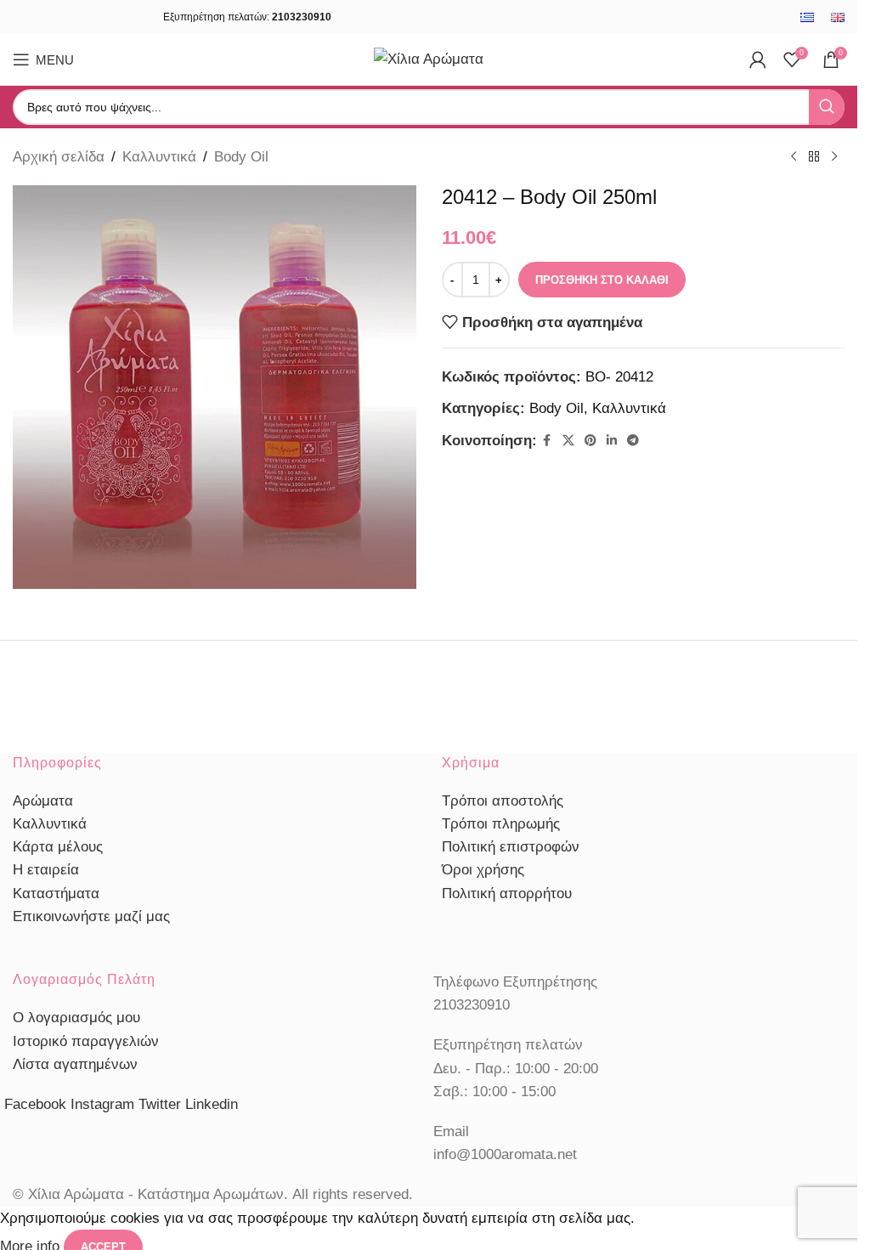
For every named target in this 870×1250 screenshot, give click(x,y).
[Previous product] (793, 157)
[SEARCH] (827, 107)
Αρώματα (43, 801)
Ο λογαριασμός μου (76, 1018)
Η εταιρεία (46, 870)
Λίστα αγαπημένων (75, 1064)
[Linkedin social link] (612, 440)
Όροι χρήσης (483, 870)
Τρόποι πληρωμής (501, 824)
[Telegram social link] (633, 440)
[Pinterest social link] (590, 440)
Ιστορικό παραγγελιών (86, 1041)
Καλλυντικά (159, 157)
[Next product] (834, 157)
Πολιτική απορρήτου (507, 893)
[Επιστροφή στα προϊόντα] (814, 157)
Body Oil (241, 157)
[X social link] (568, 440)
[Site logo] (428, 58)
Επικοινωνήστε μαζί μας (91, 916)
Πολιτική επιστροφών (510, 847)
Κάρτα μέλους (58, 847)
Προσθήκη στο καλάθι (602, 280)
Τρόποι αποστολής (502, 801)
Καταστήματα (56, 893)
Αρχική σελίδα (59, 157)
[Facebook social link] (547, 440)
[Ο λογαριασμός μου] (758, 59)
